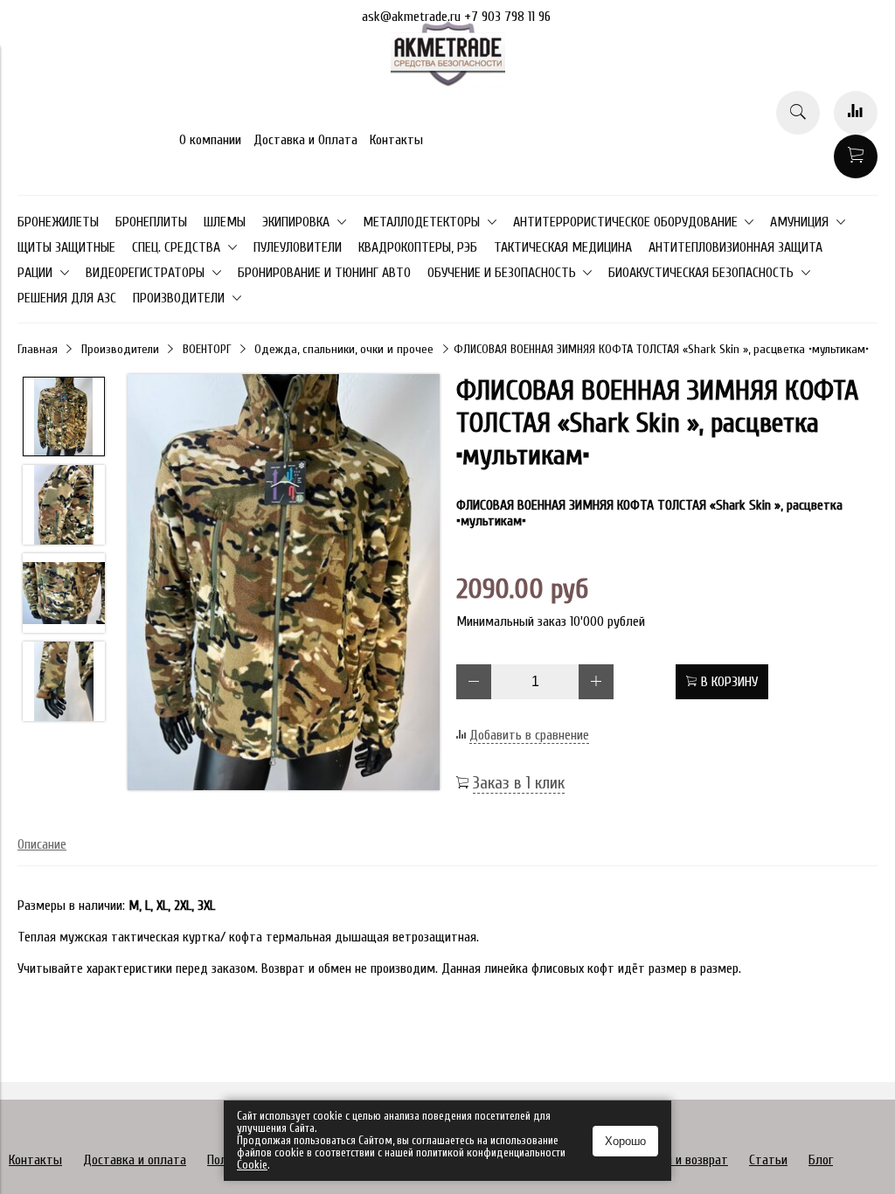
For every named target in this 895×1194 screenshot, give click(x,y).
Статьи (768, 1160)
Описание (41, 844)
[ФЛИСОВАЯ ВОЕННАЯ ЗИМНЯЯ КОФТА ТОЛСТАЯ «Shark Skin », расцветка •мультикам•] (284, 584)
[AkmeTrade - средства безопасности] (448, 83)
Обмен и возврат (683, 1160)
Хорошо (625, 1141)
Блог (820, 1160)
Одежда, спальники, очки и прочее (344, 349)
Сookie (252, 1164)
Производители (120, 349)
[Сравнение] (856, 113)
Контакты (396, 140)
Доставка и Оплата (305, 140)
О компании (210, 140)
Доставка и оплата (134, 1160)
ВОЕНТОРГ (207, 349)
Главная (37, 349)
